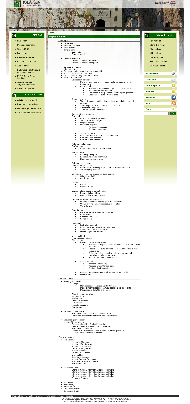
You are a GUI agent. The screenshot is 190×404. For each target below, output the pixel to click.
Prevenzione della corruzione (93, 242)
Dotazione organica (88, 125)
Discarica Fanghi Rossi (82, 348)
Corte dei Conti (86, 206)
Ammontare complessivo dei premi (95, 148)
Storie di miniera (71, 368)
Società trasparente (26, 88)
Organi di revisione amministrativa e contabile (100, 204)
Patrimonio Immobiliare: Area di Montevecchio (92, 313)
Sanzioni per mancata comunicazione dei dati (100, 105)
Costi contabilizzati (88, 217)
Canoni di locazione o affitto (92, 195)
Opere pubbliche (79, 236)
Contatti (29, 396)
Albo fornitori (23, 66)
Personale (76, 116)
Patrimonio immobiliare (27, 104)
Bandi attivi (77, 52)
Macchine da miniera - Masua (85, 361)
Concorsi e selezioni (26, 61)
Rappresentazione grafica (91, 159)
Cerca (148, 109)
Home (13, 27)
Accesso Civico (86, 262)
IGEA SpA (63, 40)
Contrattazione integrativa (91, 140)
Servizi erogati (78, 210)
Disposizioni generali (81, 80)
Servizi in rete (86, 219)
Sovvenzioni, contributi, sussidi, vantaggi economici (94, 174)
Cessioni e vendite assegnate (85, 63)
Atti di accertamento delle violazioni (104, 257)
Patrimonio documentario (83, 328)
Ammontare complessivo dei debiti (95, 229)
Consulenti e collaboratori (83, 114)
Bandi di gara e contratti (82, 165)
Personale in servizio (98, 127)
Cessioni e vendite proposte (84, 61)
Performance (77, 146)
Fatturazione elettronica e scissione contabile (28, 71)
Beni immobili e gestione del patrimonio (89, 191)
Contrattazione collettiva (90, 138)
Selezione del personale (82, 144)
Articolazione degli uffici (90, 108)
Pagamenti (76, 223)
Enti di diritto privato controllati (93, 157)
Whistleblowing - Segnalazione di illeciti (27, 83)
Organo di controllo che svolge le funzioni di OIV (101, 202)
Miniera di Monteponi (81, 342)
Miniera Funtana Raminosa (84, 359)
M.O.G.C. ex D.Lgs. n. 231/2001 (27, 77)
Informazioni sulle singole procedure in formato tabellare (105, 167)
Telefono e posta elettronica (92, 110)
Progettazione (78, 296)
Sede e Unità (23, 49)
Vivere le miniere (66, 337)
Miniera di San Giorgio (82, 346)
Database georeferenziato (29, 108)
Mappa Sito (17, 396)
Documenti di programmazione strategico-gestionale (112, 93)
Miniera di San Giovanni (82, 344)
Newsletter (150, 79)
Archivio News (152, 73)
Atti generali (85, 86)
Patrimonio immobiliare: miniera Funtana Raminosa (94, 316)
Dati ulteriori (85, 274)
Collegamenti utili (71, 391)
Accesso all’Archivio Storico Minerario (88, 324)
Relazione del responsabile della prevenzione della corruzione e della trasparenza (111, 254)
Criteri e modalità (87, 176)
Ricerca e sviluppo (80, 301)
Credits (39, 396)
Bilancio (83, 185)
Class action (85, 215)
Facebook (150, 97)
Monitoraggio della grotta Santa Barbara (98, 286)
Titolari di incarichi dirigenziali (93, 120)
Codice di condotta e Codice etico (103, 95)
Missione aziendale (26, 45)
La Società (22, 41)
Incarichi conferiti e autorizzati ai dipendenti (99, 135)
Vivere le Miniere (58, 27)
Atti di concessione (88, 178)
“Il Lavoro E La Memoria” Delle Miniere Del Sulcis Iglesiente (98, 331)
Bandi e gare (23, 53)
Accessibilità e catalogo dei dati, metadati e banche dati (104, 272)
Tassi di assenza (87, 133)
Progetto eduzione (80, 305)
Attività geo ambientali (27, 100)
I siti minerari (69, 340)
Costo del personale (97, 129)
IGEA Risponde (152, 85)
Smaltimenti (77, 298)
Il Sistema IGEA (39, 27)
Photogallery (69, 382)
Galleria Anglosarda (80, 357)
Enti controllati (78, 153)
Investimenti (77, 303)
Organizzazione (79, 99)
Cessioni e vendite (25, 57)
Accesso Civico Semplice (99, 264)
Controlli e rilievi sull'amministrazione (88, 200)
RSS (147, 103)
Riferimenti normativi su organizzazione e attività (110, 88)
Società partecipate (88, 155)
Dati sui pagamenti (88, 225)
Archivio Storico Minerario (29, 112)
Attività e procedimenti (81, 163)
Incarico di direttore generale (93, 118)
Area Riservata (66, 396)
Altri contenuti (78, 240)
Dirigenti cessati (87, 123)
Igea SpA (24, 27)
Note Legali (51, 396)
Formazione (77, 307)
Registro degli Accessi (98, 268)
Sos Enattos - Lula (80, 364)
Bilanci (75, 182)
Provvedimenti (86, 187)
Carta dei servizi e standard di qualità (96, 212)
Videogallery (69, 384)
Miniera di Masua (79, 351)
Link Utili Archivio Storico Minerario (87, 333)
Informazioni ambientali (82, 238)
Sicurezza (150, 91)
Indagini (75, 284)
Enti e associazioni (72, 389)
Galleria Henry (78, 355)
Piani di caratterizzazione (83, 294)
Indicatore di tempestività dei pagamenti (97, 227)
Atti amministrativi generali (100, 90)
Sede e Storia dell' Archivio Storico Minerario (91, 326)
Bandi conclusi (78, 54)
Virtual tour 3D (70, 387)
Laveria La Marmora (81, 353)
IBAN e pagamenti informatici (93, 232)
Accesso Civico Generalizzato (102, 266)
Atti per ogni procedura (90, 170)
